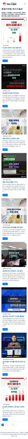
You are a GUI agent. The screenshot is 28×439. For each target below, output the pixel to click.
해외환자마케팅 (6, 90)
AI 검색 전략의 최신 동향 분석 (12, 48)
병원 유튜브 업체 (7, 179)
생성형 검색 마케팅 (7, 268)
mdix (16, 436)
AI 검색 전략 (5, 45)
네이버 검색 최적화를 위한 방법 (13, 227)
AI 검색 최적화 (6, 404)
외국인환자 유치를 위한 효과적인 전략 (14, 362)
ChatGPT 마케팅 (6, 314)
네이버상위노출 (6, 225)
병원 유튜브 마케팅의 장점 (11, 138)
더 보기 (5, 60)
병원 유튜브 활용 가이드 (10, 182)
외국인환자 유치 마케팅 (8, 359)
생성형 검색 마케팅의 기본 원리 (13, 271)
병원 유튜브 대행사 (7, 136)
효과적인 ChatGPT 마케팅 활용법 (13, 316)
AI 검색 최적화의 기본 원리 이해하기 (13, 407)
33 (12, 424)
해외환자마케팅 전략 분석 (11, 93)
